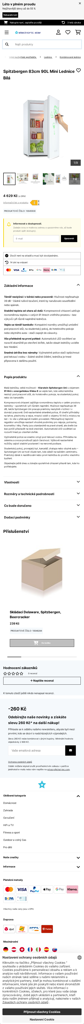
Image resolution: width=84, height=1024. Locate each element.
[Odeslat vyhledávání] (7, 44)
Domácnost (9, 802)
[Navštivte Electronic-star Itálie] (38, 949)
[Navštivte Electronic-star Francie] (30, 949)
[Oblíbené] (67, 32)
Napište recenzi (43, 680)
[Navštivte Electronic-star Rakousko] (13, 949)
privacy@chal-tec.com (58, 769)
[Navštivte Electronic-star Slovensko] (54, 949)
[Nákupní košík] (78, 32)
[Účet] (58, 32)
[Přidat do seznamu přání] (78, 70)
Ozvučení (8, 817)
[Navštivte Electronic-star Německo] (5, 949)
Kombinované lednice (70, 57)
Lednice (48, 57)
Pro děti (7, 847)
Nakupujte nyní (10, 15)
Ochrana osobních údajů (20, 762)
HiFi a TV (8, 825)
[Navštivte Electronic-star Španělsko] (46, 949)
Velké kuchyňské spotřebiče (23, 57)
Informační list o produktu (15, 202)
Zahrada (8, 810)
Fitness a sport (11, 832)
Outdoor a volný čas (14, 839)
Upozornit (69, 238)
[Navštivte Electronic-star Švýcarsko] (22, 949)
